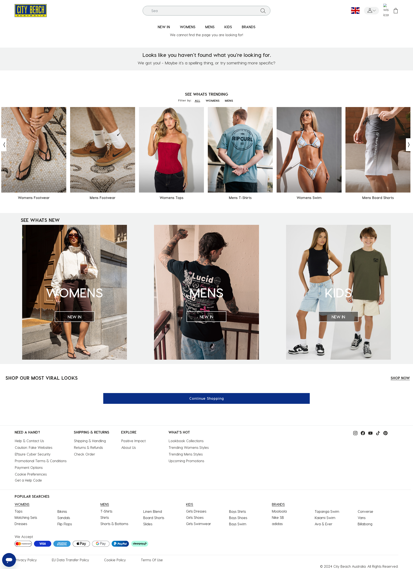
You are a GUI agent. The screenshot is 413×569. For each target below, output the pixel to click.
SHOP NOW (400, 378)
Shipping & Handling (90, 441)
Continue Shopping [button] (206, 398)
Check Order (84, 454)
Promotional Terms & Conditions (40, 461)
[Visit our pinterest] (384, 433)
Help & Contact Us (29, 441)
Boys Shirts (237, 511)
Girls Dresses (196, 511)
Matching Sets (26, 517)
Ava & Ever (323, 524)
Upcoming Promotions (186, 461)
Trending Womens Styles (189, 447)
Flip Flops (64, 524)
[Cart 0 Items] (395, 10)
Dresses (21, 524)
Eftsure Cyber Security (33, 454)
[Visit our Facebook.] (362, 433)
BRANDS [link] (248, 27)
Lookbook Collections (186, 441)
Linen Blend (152, 511)
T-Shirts (106, 511)
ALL (197, 100)
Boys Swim (237, 524)
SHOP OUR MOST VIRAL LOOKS (41, 378)
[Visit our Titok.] (377, 433)
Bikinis (62, 511)
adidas (277, 524)
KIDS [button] (228, 27)
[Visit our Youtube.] (369, 433)
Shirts (104, 517)
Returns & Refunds (88, 447)
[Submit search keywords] (263, 10)
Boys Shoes (238, 518)
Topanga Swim (327, 511)
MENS (229, 100)
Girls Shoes (194, 517)
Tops (18, 511)
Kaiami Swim (325, 518)
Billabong (365, 524)
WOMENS (212, 100)
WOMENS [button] (187, 27)
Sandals (63, 518)
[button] (371, 10)
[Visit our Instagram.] (354, 433)
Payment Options (29, 467)
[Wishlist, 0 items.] (386, 10)
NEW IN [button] (164, 27)
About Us (128, 447)
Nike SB (278, 517)
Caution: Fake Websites (33, 447)
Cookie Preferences (31, 474)
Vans (361, 518)
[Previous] (3, 144)
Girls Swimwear (198, 524)
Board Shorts (153, 518)
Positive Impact (133, 441)
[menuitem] (164, 27)
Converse (365, 511)
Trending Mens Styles (186, 454)
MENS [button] (209, 27)
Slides (147, 524)
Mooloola (279, 511)
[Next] (409, 144)
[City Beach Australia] (31, 10)
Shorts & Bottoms (114, 524)
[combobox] (207, 11)
